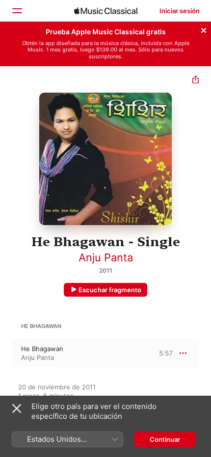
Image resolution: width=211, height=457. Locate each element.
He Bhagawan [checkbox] (42, 349)
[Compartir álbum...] (195, 80)
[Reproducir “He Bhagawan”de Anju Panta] (6, 353)
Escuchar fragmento (110, 290)
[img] (105, 10)
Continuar (165, 439)
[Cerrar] (203, 29)
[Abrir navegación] (16, 11)
